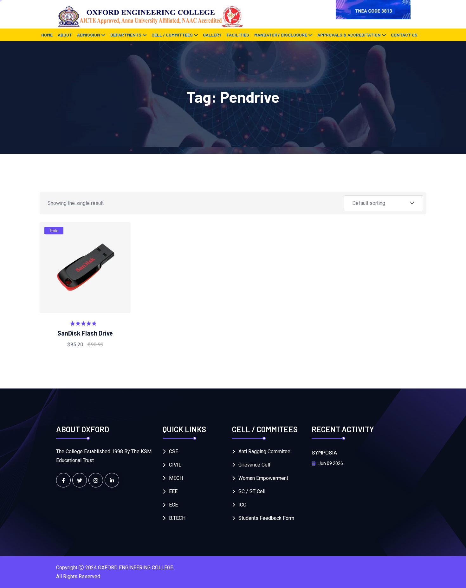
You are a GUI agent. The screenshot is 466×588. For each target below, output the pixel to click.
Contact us (404, 34)
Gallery (212, 34)
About (65, 34)
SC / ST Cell (251, 491)
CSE (173, 451)
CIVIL (175, 465)
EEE (173, 491)
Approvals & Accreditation (349, 34)
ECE (173, 505)
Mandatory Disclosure (280, 34)
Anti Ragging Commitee (264, 451)
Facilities (238, 34)
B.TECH (177, 518)
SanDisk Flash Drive (85, 333)
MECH (176, 478)
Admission (88, 34)
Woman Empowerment (263, 478)
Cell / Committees (172, 34)
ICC (242, 505)
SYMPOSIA (324, 452)
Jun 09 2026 (330, 463)
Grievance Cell (254, 465)
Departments (125, 34)
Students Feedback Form (266, 518)
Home (47, 34)
